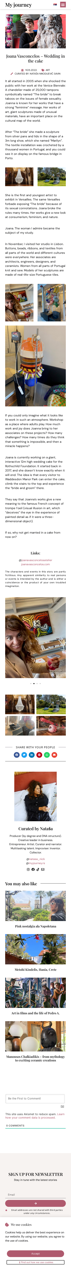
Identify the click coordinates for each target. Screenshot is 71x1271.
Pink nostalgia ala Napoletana (35, 926)
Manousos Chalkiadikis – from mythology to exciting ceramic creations (35, 1058)
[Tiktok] (37, 869)
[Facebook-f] (33, 869)
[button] (63, 4)
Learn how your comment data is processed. (34, 1115)
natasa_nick (37, 859)
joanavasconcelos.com (35, 564)
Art (48, 70)
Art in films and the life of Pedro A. (35, 1013)
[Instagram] (28, 869)
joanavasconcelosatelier (37, 560)
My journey (18, 4)
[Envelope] (42, 869)
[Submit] (35, 1203)
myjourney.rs (37, 863)
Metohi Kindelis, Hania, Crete (36, 969)
